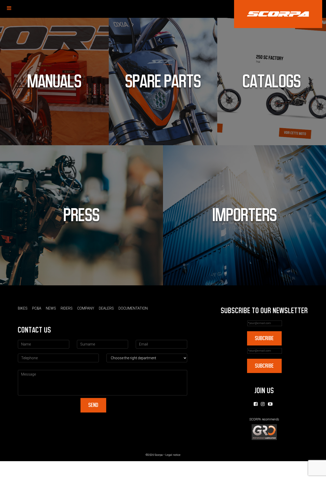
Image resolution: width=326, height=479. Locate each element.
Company (85, 308)
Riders (67, 308)
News (51, 308)
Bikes (23, 308)
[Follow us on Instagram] (263, 404)
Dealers (106, 308)
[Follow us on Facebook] (255, 404)
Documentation (133, 308)
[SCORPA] (278, 14)
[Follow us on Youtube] (270, 404)
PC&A (36, 308)
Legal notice (173, 455)
